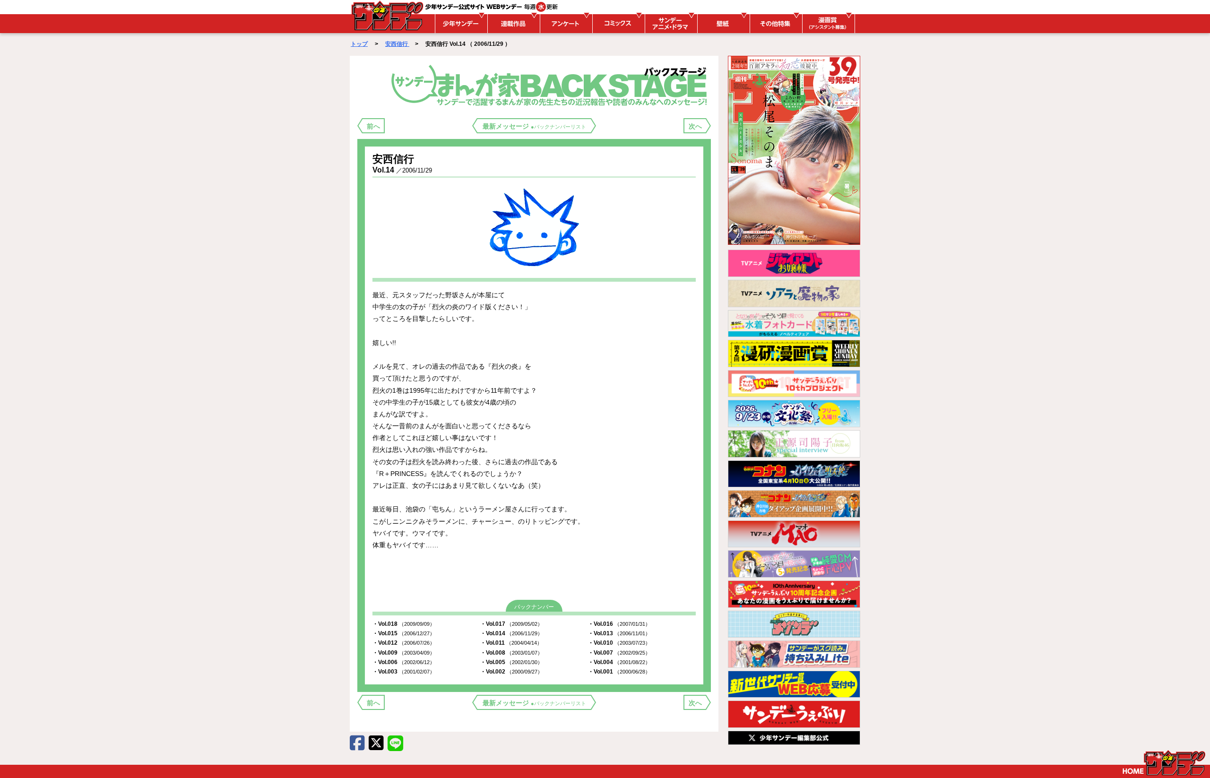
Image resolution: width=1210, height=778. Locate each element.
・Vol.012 (403, 643)
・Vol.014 (511, 633)
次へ (695, 126)
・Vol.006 (403, 662)
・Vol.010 (619, 643)
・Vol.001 (619, 671)
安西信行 (397, 44)
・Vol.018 (403, 624)
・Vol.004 (619, 662)
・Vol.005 (511, 662)
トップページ (1164, 763)
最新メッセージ (534, 126)
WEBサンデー (387, 15)
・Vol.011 (511, 643)
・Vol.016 (619, 624)
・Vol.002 (511, 671)
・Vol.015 (403, 633)
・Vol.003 (403, 671)
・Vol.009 (403, 652)
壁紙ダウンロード (722, 23)
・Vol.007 (619, 652)
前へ (373, 126)
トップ (359, 44)
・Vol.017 (511, 624)
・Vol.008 (511, 652)
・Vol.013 (619, 633)
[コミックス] (617, 23)
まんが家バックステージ (551, 84)
